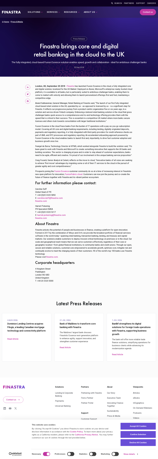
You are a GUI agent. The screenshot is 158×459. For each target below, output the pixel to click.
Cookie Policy (76, 432)
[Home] (11, 12)
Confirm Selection (138, 434)
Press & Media (17, 22)
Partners (129, 3)
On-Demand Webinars (142, 408)
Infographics (138, 403)
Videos (136, 418)
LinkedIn (4, 408)
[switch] (70, 454)
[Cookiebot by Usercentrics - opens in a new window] (15, 454)
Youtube (10, 408)
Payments (59, 401)
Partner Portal (87, 403)
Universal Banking (63, 406)
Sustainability (113, 411)
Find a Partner (87, 398)
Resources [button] (70, 12)
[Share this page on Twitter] (27, 94)
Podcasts (137, 413)
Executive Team (114, 398)
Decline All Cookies (138, 442)
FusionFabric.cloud (73, 174)
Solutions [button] (34, 12)
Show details (129, 454)
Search (118, 3)
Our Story (111, 393)
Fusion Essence (61, 171)
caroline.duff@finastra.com (50, 198)
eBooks (136, 398)
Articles (136, 393)
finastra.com (41, 201)
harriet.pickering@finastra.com (51, 215)
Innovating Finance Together (115, 404)
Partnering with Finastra (91, 393)
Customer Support (89, 419)
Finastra (70, 86)
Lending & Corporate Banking (64, 394)
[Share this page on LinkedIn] (27, 87)
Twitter (15, 408)
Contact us (148, 12)
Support (140, 3)
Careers (151, 3)
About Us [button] (89, 12)
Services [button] (52, 12)
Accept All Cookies (138, 426)
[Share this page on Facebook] (27, 101)
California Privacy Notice (86, 435)
